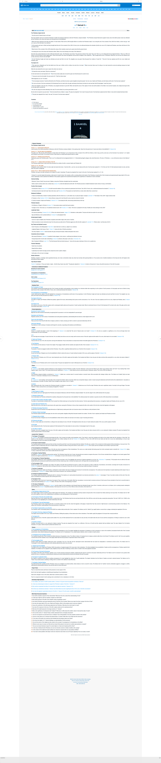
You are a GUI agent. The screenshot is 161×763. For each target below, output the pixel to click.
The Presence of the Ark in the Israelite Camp (42, 497)
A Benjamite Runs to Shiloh (38, 416)
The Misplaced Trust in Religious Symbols (41, 534)
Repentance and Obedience (37, 315)
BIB (40, 30)
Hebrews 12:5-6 (43, 274)
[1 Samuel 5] (159, 341)
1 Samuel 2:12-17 (54, 200)
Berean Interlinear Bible (100, 112)
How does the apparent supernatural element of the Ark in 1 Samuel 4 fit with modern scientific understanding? (56, 591)
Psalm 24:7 (33, 264)
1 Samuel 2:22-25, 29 (47, 212)
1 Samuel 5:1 (75, 385)
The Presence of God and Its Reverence (41, 551)
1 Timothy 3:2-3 (42, 471)
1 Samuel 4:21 (90, 362)
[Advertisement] (80, 659)
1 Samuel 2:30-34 (35, 278)
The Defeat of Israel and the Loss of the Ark (42, 508)
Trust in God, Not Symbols (37, 319)
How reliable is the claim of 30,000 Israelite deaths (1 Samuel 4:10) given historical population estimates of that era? (58, 581)
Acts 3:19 (41, 282)
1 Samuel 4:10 (57, 295)
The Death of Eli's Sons (36, 298)
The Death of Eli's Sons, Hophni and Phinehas (42, 512)
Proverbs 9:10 (48, 481)
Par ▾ (128, 30)
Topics (84, 27)
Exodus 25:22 (62, 191)
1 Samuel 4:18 (45, 306)
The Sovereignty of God (37, 540)
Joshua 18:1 (56, 183)
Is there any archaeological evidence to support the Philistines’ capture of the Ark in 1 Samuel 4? (53, 584)
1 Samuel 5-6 (45, 236)
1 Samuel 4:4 (112, 188)
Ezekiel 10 (42, 231)
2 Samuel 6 (55, 238)
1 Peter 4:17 (51, 229)
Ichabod (34, 361)
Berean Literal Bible (91, 112)
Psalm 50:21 (50, 226)
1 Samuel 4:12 (102, 353)
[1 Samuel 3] (1, 341)
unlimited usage (77, 112)
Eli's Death (34, 424)
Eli (32, 335)
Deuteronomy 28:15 (35, 274)
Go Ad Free (3, 757)
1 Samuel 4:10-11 (94, 344)
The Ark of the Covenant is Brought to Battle (41, 399)
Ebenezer (34, 367)
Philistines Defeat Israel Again (39, 412)
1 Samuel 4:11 (101, 340)
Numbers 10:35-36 (44, 198)
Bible (24, 18)
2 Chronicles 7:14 (35, 282)
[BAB (35, 30)
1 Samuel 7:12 (67, 370)
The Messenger (35, 351)
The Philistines (35, 343)
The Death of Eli (35, 516)
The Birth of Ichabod (37, 428)
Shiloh (33, 378)
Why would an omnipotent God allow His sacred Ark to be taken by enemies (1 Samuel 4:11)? (52, 586)
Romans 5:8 (42, 486)
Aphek (33, 373)
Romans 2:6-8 (42, 278)
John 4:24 (86, 445)
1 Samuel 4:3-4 (35, 379)
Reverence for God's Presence (38, 311)
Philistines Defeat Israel (37, 395)
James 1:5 (98, 475)
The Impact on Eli (35, 303)
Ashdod (34, 384)
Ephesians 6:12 (51, 455)
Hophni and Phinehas (37, 339)
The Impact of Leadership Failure (39, 557)
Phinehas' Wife (35, 355)
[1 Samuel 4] (80, 138)
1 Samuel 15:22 (122, 449)
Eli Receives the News (37, 420)
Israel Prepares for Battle (37, 391)
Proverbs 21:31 (65, 207)
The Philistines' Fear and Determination (40, 502)
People (80, 27)
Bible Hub (80, 114)
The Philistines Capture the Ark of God (40, 491)
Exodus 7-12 (50, 205)
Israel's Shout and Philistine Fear (39, 403)
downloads (71, 112)
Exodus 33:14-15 (35, 270)
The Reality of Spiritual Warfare (39, 562)
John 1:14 (46, 241)
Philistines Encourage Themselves (40, 408)
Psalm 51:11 (42, 270)
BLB (38, 30)
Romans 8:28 (34, 466)
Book (74, 27)
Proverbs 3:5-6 (76, 439)
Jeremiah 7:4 (91, 195)
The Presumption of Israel (37, 287)
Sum (77, 27)
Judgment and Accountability (38, 545)
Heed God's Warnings (36, 323)
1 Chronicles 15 (76, 238)
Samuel (34, 329)
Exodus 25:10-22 (45, 188)
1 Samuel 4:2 (112, 149)
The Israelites (35, 347)
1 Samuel (26, 18)
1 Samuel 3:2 (54, 214)
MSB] (42, 30)
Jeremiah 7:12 (90, 222)
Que (87, 27)
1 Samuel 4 (82, 264)
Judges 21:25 (67, 212)
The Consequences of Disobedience (39, 292)
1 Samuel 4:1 (93, 331)
